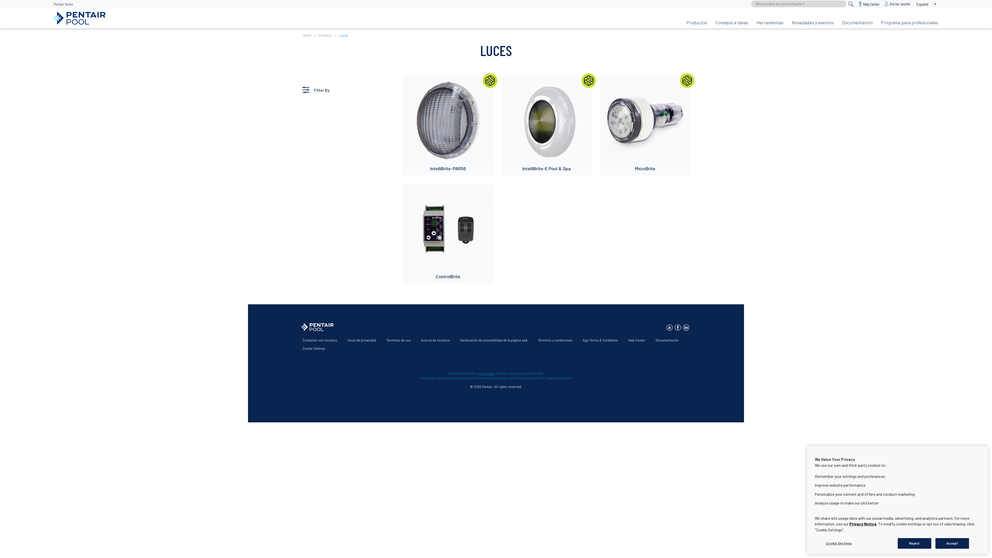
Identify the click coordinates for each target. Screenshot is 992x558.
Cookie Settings (314, 348)
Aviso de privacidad (362, 340)
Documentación (857, 22)
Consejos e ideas (731, 22)
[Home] (366, 18)
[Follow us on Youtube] (670, 327)
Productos (696, 22)
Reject (914, 543)
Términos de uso (398, 340)
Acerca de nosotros (435, 340)
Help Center (636, 340)
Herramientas (770, 22)
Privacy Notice (863, 524)
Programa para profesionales (909, 22)
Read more (416, 82)
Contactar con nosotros (320, 340)
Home (307, 35)
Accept (952, 543)
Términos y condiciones (555, 340)
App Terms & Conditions (600, 340)
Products (325, 35)
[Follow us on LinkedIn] (686, 327)
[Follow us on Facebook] (678, 327)
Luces (343, 35)
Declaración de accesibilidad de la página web (494, 340)
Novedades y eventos (813, 22)
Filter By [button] (322, 90)
